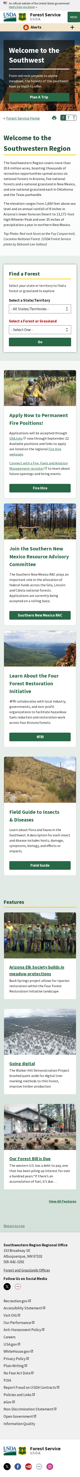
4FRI (40, 736)
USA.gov (10, 1344)
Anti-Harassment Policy (22, 1329)
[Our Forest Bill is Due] (40, 1127)
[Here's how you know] (40, 5)
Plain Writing (14, 1365)
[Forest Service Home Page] (22, 17)
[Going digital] (40, 1032)
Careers (10, 1337)
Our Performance (17, 1322)
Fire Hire (40, 488)
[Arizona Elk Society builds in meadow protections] (40, 935)
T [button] (63, 117)
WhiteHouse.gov (17, 1351)
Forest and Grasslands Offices (27, 1270)
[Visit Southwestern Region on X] (7, 1286)
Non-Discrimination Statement (28, 1409)
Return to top (14, 1226)
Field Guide (40, 865)
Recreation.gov (16, 1301)
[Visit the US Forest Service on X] (7, 1466)
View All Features (62, 1201)
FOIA (7, 1380)
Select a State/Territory (29, 300)
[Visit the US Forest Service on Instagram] (49, 1466)
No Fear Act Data (17, 1373)
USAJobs (16, 438)
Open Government (18, 1416)
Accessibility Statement (23, 1308)
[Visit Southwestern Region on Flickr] (17, 1286)
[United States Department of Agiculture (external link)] (11, 17)
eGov (8, 1402)
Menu (73, 17)
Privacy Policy (15, 1358)
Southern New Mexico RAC (40, 615)
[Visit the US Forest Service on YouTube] (28, 1466)
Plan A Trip (39, 97)
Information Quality (19, 1423)
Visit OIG (10, 1315)
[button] (54, 117)
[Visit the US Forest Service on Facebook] (17, 1466)
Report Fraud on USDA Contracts (30, 1387)
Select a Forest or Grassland (33, 321)
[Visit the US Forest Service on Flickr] (39, 1466)
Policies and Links (18, 1394)
